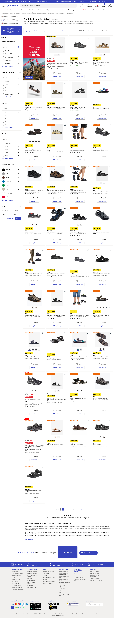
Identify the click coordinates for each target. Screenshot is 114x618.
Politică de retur (31, 580)
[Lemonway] (23, 607)
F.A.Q (73, 613)
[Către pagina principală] (12, 5)
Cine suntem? (15, 571)
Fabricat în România (17, 587)
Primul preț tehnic (16, 585)
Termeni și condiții (63, 571)
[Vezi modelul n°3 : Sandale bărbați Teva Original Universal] (104, 307)
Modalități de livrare (32, 571)
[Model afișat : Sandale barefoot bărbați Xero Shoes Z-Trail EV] (55, 390)
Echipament (49, 10)
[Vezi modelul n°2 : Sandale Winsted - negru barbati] (104, 183)
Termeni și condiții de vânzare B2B (64, 577)
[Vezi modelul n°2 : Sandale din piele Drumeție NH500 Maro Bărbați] (104, 55)
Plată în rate (30, 578)
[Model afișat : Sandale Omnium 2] (100, 437)
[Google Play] (35, 609)
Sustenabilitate (16, 579)
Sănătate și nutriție (73, 10)
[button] (11, 51)
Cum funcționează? (94, 573)
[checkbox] (11, 170)
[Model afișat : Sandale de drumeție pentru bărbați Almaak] (29, 141)
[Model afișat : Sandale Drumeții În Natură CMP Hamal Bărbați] (78, 390)
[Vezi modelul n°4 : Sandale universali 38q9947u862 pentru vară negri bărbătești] (39, 141)
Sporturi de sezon (78, 575)
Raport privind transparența (82, 613)
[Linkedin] (58, 604)
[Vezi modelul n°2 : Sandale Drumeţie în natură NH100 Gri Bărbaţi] (58, 55)
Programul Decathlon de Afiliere (80, 580)
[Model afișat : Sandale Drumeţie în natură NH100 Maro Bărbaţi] (55, 55)
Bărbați (31, 10)
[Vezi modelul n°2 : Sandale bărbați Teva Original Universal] (100, 307)
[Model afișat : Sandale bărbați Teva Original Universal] (78, 349)
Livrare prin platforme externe (32, 576)
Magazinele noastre (17, 575)
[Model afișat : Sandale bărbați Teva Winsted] (29, 349)
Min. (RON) (5, 211)
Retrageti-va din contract (31, 583)
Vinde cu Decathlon (94, 571)
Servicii (105, 10)
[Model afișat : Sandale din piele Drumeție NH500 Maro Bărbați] (100, 55)
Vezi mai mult (27, 26)
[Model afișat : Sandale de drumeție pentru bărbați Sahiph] (33, 390)
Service (45, 579)
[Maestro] (19, 604)
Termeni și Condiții (20, 613)
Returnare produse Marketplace (94, 576)
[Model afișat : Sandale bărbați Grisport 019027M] (78, 224)
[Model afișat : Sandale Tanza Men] (33, 224)
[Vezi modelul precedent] (27, 141)
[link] (29, 77)
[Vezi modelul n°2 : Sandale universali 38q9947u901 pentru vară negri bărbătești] (33, 141)
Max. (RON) (15, 211)
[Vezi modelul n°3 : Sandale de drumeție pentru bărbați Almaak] (36, 141)
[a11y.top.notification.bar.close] (111, 1)
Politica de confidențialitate (63, 588)
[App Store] (35, 605)
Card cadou (46, 573)
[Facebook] (49, 604)
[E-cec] (12, 608)
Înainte (80, 509)
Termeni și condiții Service (63, 580)
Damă (22, 10)
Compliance (15, 581)
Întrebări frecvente (94, 578)
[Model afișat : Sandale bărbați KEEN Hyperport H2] (33, 307)
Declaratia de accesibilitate (58, 615)
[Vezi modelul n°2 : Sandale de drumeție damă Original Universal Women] (58, 437)
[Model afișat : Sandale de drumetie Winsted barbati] (100, 183)
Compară (58, 73)
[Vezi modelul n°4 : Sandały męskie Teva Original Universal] (107, 307)
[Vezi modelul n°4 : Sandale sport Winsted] (39, 349)
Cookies (61, 590)
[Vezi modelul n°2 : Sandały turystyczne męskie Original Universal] (81, 349)
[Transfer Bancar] (23, 605)
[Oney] (16, 607)
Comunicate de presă (17, 573)
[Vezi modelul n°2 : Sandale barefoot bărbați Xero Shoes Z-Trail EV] (58, 390)
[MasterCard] (16, 604)
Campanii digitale (31, 587)
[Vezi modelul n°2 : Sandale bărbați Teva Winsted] (33, 349)
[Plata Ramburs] (19, 608)
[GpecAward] (53, 609)
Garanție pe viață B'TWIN (49, 577)
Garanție (45, 575)
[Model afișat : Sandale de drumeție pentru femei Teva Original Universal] (97, 307)
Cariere (13, 577)
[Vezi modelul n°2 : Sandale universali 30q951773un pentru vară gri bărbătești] (36, 390)
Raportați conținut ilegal (96, 580)
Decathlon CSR (15, 583)
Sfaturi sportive (78, 573)
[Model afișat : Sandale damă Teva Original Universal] (55, 437)
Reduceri (85, 10)
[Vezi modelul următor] (42, 141)
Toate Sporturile (11, 10)
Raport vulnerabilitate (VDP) (64, 595)
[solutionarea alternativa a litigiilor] (73, 604)
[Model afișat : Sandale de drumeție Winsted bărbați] (100, 349)
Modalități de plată (32, 573)
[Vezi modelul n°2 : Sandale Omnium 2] (104, 437)
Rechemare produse (48, 583)
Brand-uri (95, 10)
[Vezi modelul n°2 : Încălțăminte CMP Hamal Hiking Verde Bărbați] (81, 390)
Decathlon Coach (78, 577)
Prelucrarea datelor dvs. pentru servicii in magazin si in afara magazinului (64, 584)
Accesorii (60, 10)
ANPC (60, 592)
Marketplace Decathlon (17, 589)
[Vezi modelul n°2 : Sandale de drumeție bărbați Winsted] (104, 349)
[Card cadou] (26, 604)
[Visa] (12, 604)
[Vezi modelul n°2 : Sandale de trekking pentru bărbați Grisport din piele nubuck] (81, 224)
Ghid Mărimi (30, 585)
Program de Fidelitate (48, 571)
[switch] (4, 30)
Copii (39, 10)
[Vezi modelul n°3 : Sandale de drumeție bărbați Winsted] (36, 349)
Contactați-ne (15, 591)
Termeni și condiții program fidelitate (63, 574)
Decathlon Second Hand (49, 581)
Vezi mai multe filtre (7, 66)
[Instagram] (55, 604)
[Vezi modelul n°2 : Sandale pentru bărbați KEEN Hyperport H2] (36, 307)
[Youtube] (52, 604)
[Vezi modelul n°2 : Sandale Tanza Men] (36, 224)
